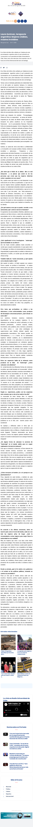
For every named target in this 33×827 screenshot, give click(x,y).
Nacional (8, 786)
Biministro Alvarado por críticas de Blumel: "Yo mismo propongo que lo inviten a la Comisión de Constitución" (19, 756)
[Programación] (18, 21)
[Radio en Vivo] (15, 21)
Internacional (9, 796)
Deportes (8, 794)
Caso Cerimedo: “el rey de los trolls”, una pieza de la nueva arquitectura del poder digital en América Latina (19, 746)
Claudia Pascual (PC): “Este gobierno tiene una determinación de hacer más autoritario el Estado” (19, 766)
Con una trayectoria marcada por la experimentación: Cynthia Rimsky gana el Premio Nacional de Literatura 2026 (19, 736)
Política (8, 789)
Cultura (8, 791)
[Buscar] (22, 21)
